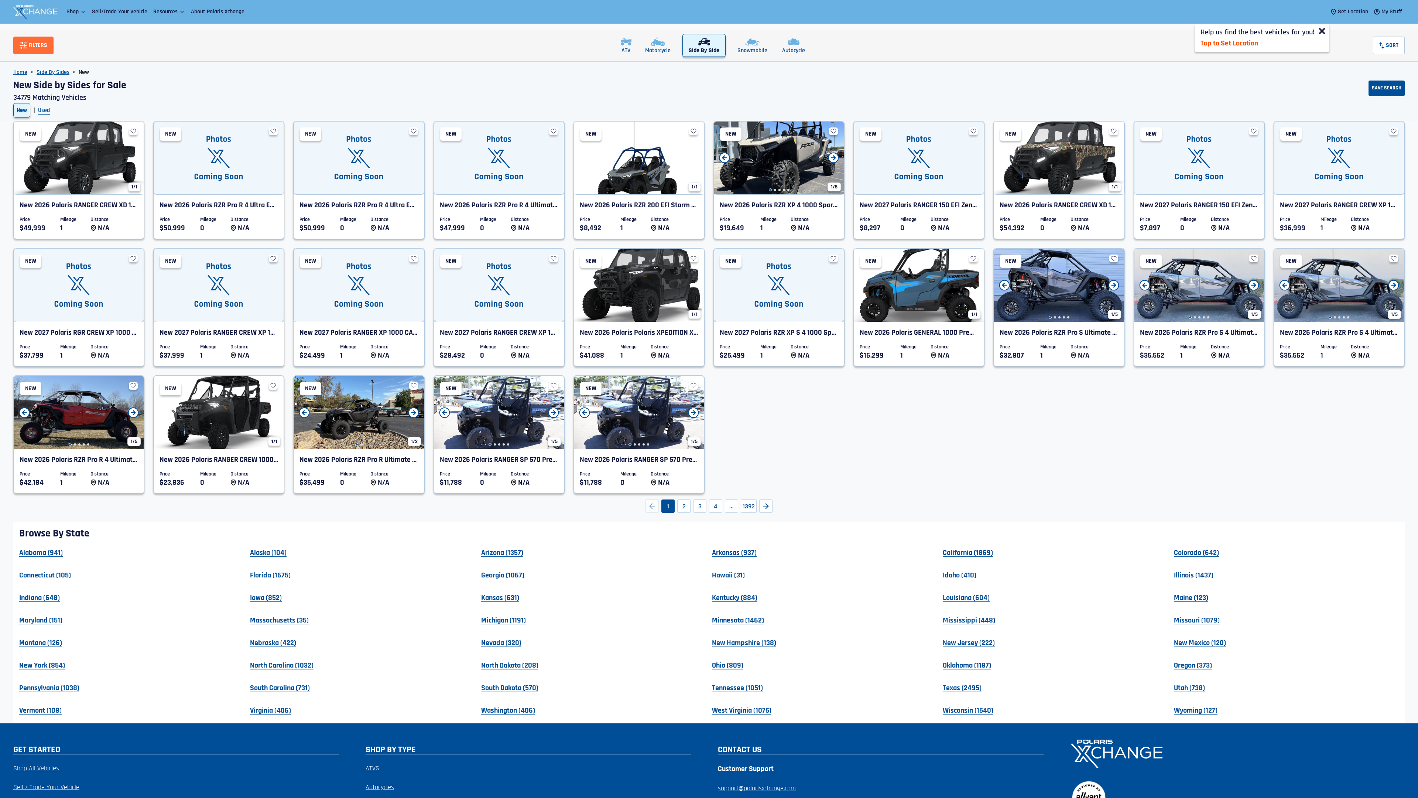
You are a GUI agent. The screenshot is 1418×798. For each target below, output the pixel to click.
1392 (749, 506)
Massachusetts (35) (279, 619)
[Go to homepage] (1233, 753)
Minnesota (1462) (738, 619)
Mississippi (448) (969, 619)
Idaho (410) (959, 574)
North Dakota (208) (509, 665)
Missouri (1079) (1197, 619)
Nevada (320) (501, 642)
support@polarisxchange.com (757, 788)
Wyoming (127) (1195, 710)
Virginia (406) (270, 710)
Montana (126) (40, 642)
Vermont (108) (40, 710)
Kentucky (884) (734, 597)
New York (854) (42, 665)
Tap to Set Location (1229, 43)
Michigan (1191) (503, 619)
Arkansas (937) (734, 552)
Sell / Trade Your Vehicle (46, 787)
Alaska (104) (268, 552)
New (22, 110)
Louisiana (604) (966, 597)
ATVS (372, 768)
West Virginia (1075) (741, 710)
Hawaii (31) (728, 574)
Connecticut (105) (45, 574)
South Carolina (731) (280, 687)
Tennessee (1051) (737, 687)
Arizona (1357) (502, 552)
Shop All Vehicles (36, 768)
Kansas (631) (500, 597)
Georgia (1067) (502, 574)
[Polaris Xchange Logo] (35, 12)
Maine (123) (1191, 597)
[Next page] (766, 506)
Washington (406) (508, 710)
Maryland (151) (40, 619)
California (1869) (968, 552)
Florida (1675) (270, 574)
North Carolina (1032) (282, 665)
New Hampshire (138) (744, 642)
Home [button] (20, 72)
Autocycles (380, 787)
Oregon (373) (1193, 665)
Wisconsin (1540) (968, 710)
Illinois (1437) (1193, 574)
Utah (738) (1189, 687)
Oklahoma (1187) (967, 665)
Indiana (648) (39, 597)
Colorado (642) (1196, 552)
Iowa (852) (266, 597)
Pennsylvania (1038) (49, 687)
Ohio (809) (727, 665)
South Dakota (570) (509, 687)
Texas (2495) (962, 687)
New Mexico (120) (1200, 642)
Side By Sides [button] (53, 72)
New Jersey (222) (969, 642)
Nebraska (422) (273, 642)
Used (44, 110)
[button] (76, 11)
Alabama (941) (41, 552)
